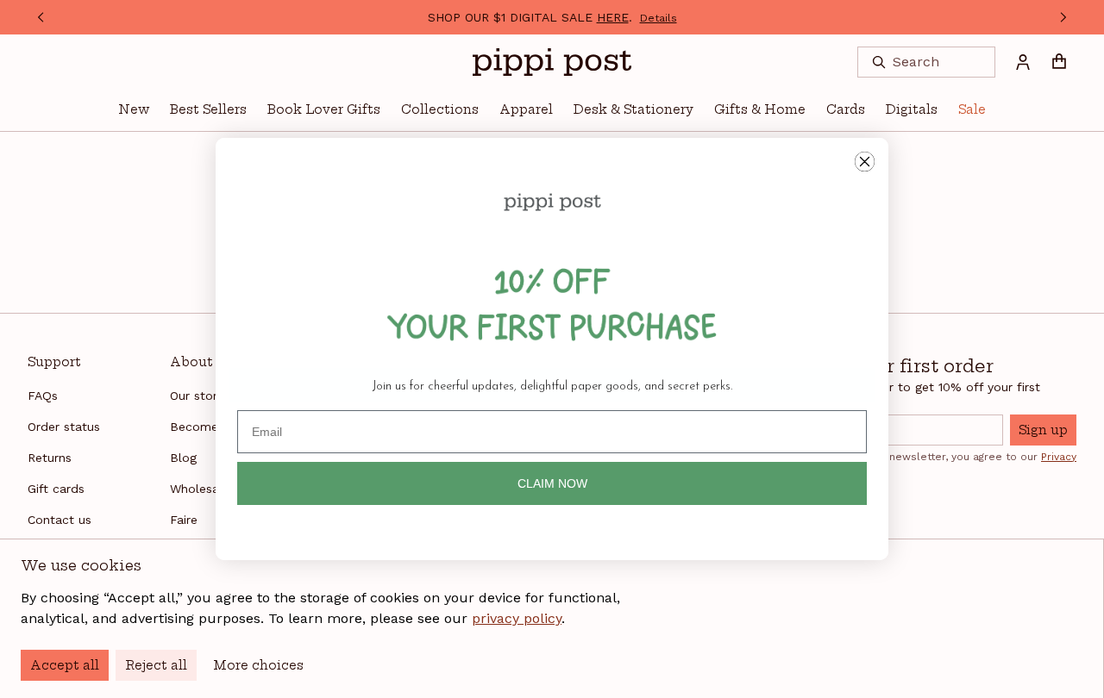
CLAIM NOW (552, 483)
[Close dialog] (864, 161)
